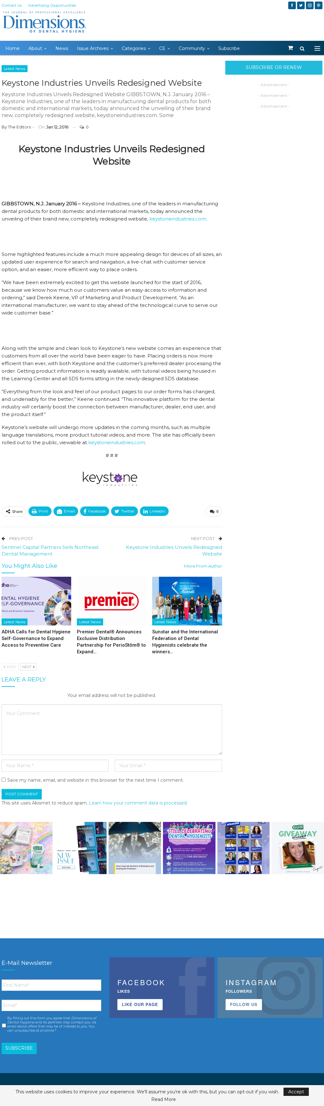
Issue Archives (93, 48)
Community (192, 48)
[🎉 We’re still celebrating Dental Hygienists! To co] (189, 848)
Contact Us (12, 5)
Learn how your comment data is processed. (138, 803)
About (35, 48)
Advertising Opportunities (52, 5)
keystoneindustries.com (177, 219)
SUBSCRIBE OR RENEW (274, 67)
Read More (163, 1099)
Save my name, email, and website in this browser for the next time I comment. (95, 780)
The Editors (19, 126)
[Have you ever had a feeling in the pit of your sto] (80, 848)
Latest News (14, 68)
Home (12, 48)
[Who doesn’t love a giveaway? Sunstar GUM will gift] (26, 848)
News (61, 48)
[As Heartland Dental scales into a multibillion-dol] (135, 848)
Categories (134, 48)
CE (162, 48)
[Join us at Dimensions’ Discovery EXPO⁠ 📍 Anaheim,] (243, 848)
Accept (296, 1092)
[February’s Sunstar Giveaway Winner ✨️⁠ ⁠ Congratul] (297, 848)
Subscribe (229, 48)
